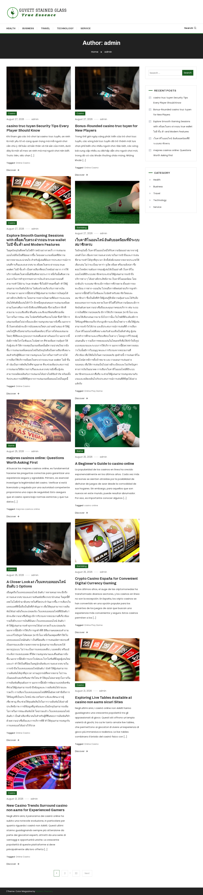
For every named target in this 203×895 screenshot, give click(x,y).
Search (188, 28)
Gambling (82, 227)
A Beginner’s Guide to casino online (104, 464)
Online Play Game (93, 390)
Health (10, 28)
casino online (91, 505)
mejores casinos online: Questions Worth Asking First (172, 153)
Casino (11, 113)
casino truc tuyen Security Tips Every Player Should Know (170, 100)
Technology (65, 28)
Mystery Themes (44, 891)
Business (28, 28)
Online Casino (23, 162)
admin (35, 119)
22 (76, 873)
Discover (12, 170)
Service (86, 28)
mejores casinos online (28, 509)
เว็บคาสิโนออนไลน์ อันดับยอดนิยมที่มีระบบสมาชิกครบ (171, 141)
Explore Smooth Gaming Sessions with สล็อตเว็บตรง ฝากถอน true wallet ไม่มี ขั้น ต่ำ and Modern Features (36, 240)
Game (11, 445)
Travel (45, 28)
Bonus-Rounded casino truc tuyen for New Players (172, 112)
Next (87, 873)
